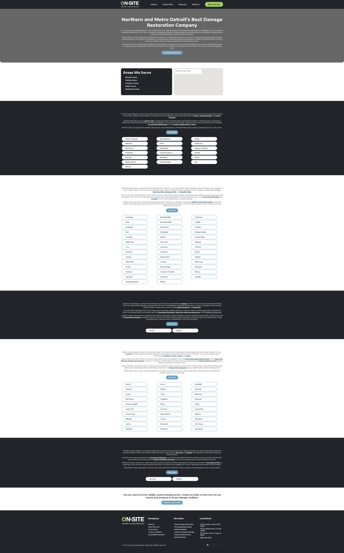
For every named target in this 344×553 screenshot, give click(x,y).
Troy (218, 190)
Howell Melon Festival (132, 317)
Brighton (186, 307)
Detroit (129, 354)
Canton (179, 356)
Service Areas (168, 4)
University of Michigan (158, 458)
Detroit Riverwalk (191, 359)
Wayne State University (177, 368)
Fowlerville (197, 307)
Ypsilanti (189, 453)
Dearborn (167, 356)
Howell (179, 307)
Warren (196, 116)
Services (154, 4)
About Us (195, 4)
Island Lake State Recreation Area (187, 312)
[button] (135, 139)
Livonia (174, 356)
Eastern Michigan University (164, 459)
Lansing (184, 304)
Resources (182, 4)
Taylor (188, 356)
